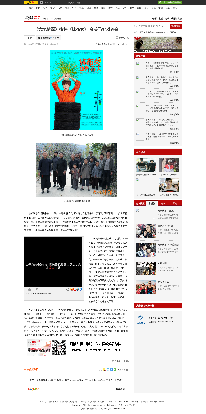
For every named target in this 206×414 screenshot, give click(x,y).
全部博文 (163, 401)
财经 (96, 8)
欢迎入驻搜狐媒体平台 (171, 2)
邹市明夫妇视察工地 (146, 195)
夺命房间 (162, 32)
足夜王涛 (149, 77)
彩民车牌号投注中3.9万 (41, 380)
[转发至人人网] (81, 289)
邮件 (79, 2)
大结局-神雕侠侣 (166, 226)
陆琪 (148, 105)
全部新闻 (153, 401)
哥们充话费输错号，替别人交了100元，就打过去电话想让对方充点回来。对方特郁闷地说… (162, 122)
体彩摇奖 (118, 380)
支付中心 (64, 401)
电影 (154, 18)
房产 (124, 8)
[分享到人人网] (111, 369)
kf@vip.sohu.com (165, 322)
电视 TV (47, 19)
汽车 (117, 8)
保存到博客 (114, 44)
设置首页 (43, 401)
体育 (67, 8)
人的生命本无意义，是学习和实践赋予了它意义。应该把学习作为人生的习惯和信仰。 (162, 94)
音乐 (167, 18)
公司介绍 (135, 401)
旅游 (160, 8)
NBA (74, 8)
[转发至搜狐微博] (71, 289)
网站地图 (144, 401)
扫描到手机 (124, 37)
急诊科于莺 (150, 134)
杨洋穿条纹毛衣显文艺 (169, 195)
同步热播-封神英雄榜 (168, 244)
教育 (146, 8)
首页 (31, 8)
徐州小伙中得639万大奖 (101, 380)
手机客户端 (102, 44)
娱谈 (89, 8)
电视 (161, 18)
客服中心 (92, 401)
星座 (175, 8)
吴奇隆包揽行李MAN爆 (146, 174)
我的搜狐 (70, 2)
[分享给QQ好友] (108, 369)
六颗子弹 (162, 263)
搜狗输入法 (53, 401)
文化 (52, 8)
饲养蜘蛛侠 (153, 32)
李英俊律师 (150, 120)
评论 (177, 72)
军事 (45, 8)
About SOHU (123, 401)
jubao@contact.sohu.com (114, 409)
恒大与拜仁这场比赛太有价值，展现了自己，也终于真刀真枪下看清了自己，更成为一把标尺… (162, 80)
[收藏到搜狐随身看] (115, 369)
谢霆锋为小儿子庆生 (169, 174)
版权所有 (131, 405)
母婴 (153, 8)
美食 (168, 8)
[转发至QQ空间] (77, 289)
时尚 (132, 8)
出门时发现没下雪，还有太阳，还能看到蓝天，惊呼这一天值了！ (162, 136)
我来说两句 (48, 38)
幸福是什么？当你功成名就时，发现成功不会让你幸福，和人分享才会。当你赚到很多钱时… (162, 108)
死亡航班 (144, 32)
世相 (103, 8)
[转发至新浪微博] (74, 289)
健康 (139, 8)
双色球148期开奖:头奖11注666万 (71, 380)
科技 (110, 8)
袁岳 (148, 63)
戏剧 (173, 18)
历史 (60, 8)
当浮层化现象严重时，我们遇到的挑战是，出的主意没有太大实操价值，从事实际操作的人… (162, 66)
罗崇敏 (148, 91)
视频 (81, 8)
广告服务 (82, 401)
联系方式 (101, 401)
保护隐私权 (111, 401)
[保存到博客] (122, 370)
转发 (172, 72)
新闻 (38, 8)
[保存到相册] (87, 135)
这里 (52, 268)
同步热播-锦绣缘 (166, 210)
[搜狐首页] (31, 2)
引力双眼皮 (171, 32)
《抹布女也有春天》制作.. (41, 293)
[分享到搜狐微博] (104, 369)
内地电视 (57, 19)
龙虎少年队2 (164, 282)
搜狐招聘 (73, 401)
